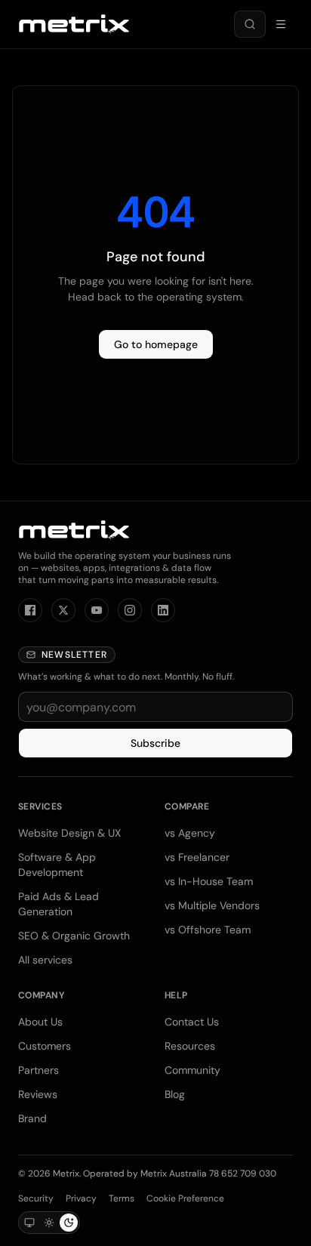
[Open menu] (281, 24)
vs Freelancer (197, 857)
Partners (38, 1070)
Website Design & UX (69, 833)
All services (45, 960)
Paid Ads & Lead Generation (58, 904)
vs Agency (190, 833)
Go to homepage (156, 344)
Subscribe (155, 743)
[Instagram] (130, 610)
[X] (63, 610)
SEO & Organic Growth (74, 935)
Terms (121, 1198)
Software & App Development (57, 864)
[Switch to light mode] (49, 1223)
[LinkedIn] (163, 610)
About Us (40, 1022)
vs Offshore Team (208, 929)
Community (192, 1070)
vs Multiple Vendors (212, 905)
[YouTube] (97, 610)
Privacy (81, 1198)
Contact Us (192, 1022)
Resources (190, 1046)
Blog (175, 1094)
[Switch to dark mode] (69, 1223)
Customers (44, 1046)
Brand (32, 1118)
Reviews (37, 1094)
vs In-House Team (209, 881)
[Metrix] (74, 24)
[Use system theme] (29, 1223)
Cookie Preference (185, 1198)
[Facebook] (30, 610)
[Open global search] (250, 24)
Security (36, 1198)
